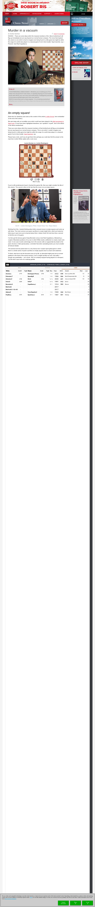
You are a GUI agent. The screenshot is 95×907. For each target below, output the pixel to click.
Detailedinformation (63, 903)
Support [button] (47, 13)
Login (83, 14)
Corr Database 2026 (79, 67)
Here (31, 897)
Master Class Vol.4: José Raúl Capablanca (80, 192)
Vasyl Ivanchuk (28, 134)
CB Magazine (36, 13)
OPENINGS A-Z (24, 13)
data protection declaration (10, 898)
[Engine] (38, 179)
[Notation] (36, 179)
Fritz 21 (11, 89)
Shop (7, 13)
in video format (49, 116)
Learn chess (59, 13)
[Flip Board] (31, 179)
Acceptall (87, 903)
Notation (47, 267)
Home (15, 13)
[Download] (42, 179)
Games (75, 267)
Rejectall (75, 903)
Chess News (20, 23)
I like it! (55, 33)
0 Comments (61, 33)
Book (19, 267)
